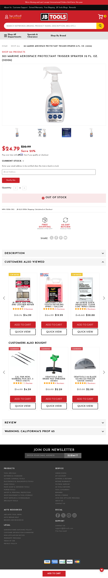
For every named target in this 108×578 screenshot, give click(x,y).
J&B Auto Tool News (13, 514)
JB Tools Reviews (62, 487)
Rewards (72, 7)
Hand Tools (9, 484)
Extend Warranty (36, 7)
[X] (51, 238)
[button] (4, 298)
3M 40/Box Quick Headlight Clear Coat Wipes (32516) (85, 304)
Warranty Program (12, 538)
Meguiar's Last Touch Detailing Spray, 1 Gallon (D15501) (54, 304)
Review (10, 422)
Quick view (23, 331)
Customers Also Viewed (25, 262)
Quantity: (7, 188)
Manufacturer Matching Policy (18, 530)
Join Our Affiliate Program (67, 498)
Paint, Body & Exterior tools (17, 487)
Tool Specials (10, 473)
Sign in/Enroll (15, 16)
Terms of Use (9, 541)
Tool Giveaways (62, 490)
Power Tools (9, 490)
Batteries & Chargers (13, 476)
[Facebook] (56, 238)
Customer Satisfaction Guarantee (19, 532)
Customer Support (20, 7)
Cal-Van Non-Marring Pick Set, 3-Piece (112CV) (23, 379)
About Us (8, 7)
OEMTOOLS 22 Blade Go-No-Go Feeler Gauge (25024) (85, 379)
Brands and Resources (13, 520)
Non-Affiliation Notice (14, 535)
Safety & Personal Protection (17, 492)
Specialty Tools (11, 501)
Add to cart (22, 324)
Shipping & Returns (63, 478)
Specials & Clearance (32, 35)
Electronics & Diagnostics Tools (18, 481)
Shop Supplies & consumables (17, 498)
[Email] (65, 238)
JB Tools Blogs (62, 7)
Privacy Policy (10, 543)
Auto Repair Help (11, 517)
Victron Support (62, 484)
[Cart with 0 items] (100, 16)
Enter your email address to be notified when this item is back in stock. (30, 166)
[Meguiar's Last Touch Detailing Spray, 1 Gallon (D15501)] (54, 294)
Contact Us (60, 503)
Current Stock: (13, 161)
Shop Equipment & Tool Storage (18, 495)
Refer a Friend (61, 495)
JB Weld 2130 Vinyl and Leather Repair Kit (23, 304)
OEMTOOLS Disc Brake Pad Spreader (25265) (54, 379)
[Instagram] (74, 515)
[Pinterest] (61, 238)
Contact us (60, 526)
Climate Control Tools (14, 478)
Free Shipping (49, 7)
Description (15, 253)
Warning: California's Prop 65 (30, 431)
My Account (60, 476)
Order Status (60, 473)
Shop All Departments (14, 35)
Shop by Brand (58, 36)
